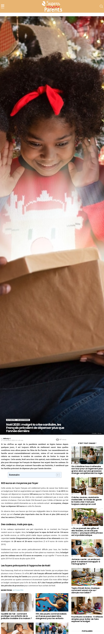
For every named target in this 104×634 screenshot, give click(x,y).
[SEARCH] (101, 6)
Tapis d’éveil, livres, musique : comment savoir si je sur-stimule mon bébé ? (86, 590)
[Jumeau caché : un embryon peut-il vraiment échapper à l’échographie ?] (87, 548)
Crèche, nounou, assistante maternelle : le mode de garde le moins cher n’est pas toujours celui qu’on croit (86, 501)
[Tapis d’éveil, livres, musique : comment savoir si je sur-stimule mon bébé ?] (87, 577)
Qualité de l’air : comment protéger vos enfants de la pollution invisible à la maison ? (16, 616)
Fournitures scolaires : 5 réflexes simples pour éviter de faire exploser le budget (87, 619)
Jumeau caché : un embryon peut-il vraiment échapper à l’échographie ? (85, 561)
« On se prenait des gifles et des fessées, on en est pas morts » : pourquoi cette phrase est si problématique (87, 532)
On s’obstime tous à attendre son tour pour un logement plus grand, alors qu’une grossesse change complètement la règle (87, 470)
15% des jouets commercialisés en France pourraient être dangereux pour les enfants (51, 616)
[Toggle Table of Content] (57, 475)
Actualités (18, 590)
